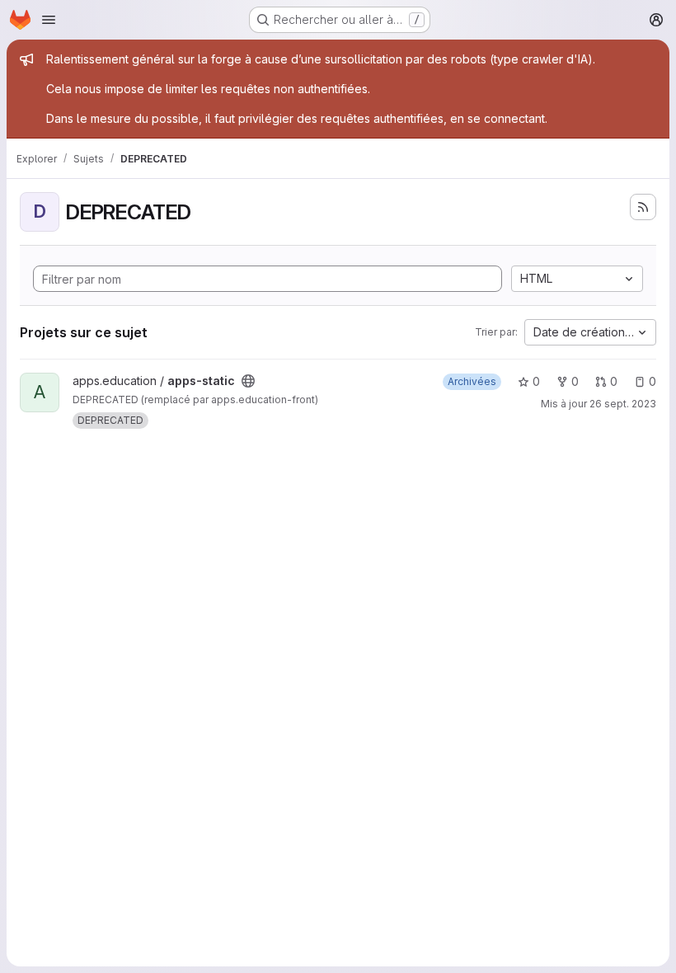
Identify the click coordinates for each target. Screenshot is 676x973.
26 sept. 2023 (622, 403)
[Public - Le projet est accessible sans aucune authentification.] (248, 381)
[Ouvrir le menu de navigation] (48, 20)
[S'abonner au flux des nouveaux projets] (643, 207)
